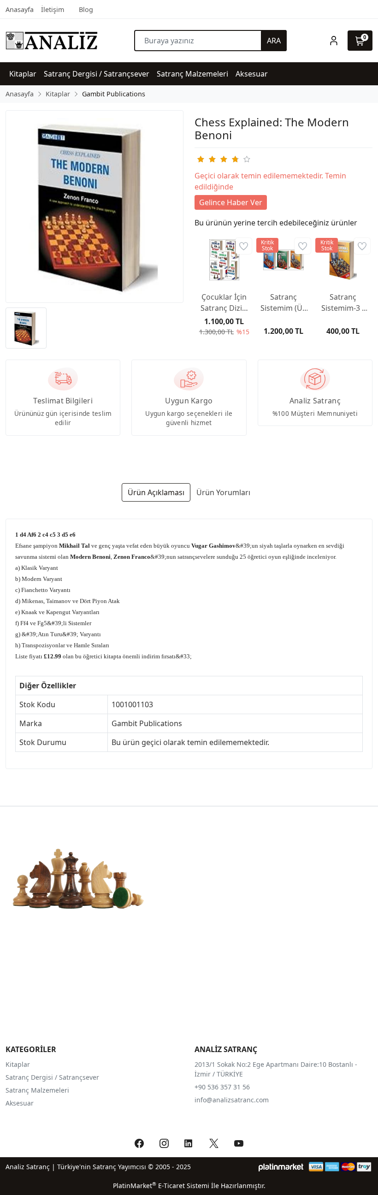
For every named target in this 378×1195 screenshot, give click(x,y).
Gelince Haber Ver (230, 202)
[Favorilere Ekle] (244, 246)
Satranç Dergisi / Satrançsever (52, 1077)
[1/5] (200, 159)
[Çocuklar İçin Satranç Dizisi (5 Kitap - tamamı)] (224, 260)
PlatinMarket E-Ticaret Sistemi (161, 1185)
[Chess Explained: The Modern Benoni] (94, 206)
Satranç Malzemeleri (37, 1090)
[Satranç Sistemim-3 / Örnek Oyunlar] (343, 260)
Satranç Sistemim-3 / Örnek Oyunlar (343, 303)
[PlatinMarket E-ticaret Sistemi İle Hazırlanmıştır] (281, 1166)
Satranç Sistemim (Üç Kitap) (283, 303)
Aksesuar (20, 1103)
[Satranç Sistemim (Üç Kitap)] (284, 260)
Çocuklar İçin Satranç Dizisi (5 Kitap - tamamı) (224, 303)
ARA (274, 40)
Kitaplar (18, 1064)
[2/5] (206, 159)
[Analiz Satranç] (51, 40)
